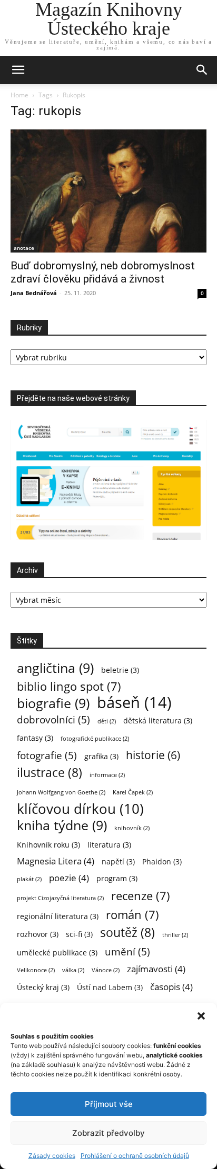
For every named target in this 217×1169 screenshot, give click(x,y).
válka (73, 970)
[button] (201, 1016)
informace (107, 775)
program (116, 878)
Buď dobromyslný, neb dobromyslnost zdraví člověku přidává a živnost (103, 272)
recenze (140, 895)
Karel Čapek (133, 792)
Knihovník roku (48, 845)
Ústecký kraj (43, 987)
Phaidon (162, 861)
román (132, 914)
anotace (24, 247)
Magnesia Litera (55, 860)
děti (106, 721)
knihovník (132, 828)
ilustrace (49, 772)
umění (127, 951)
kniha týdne (62, 825)
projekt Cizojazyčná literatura (60, 898)
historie (153, 755)
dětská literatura (157, 720)
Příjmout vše (109, 1104)
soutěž (127, 932)
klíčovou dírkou (80, 808)
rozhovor (37, 934)
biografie (53, 703)
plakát (29, 879)
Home (19, 94)
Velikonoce (36, 970)
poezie (69, 877)
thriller (175, 935)
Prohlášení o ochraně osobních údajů (135, 1156)
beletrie (120, 670)
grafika (101, 756)
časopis (171, 986)
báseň (134, 702)
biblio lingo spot (69, 686)
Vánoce (106, 970)
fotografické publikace (95, 738)
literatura (109, 845)
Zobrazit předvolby (108, 1133)
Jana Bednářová (34, 293)
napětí (118, 861)
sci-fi (79, 934)
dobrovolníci (53, 719)
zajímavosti (156, 968)
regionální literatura (57, 916)
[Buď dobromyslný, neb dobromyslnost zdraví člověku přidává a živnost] (108, 191)
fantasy (35, 738)
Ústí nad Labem (110, 987)
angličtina (55, 667)
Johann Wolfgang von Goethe (61, 792)
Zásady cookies (51, 1156)
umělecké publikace (57, 953)
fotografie (47, 755)
